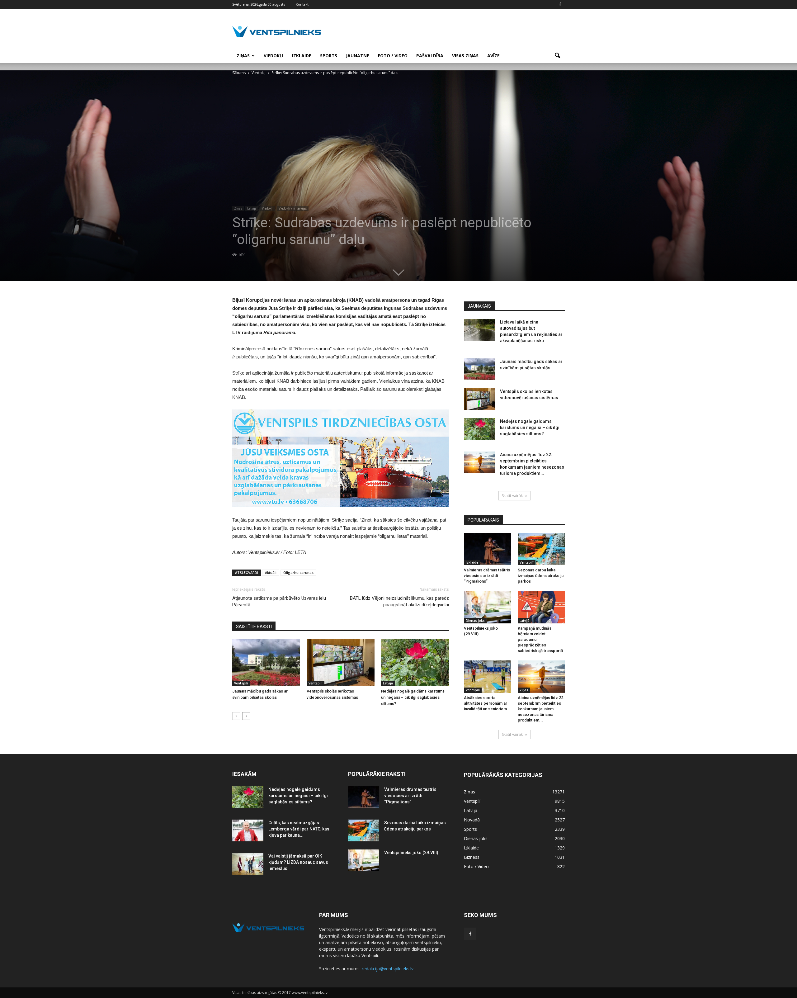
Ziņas (243, 56)
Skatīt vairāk (512, 495)
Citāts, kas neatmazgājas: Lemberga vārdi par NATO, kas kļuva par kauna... (298, 829)
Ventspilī (241, 683)
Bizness (471, 857)
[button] (557, 55)
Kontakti (302, 4)
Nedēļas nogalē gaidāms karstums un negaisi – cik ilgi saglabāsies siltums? (413, 697)
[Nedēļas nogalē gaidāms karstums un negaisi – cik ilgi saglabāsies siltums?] (415, 662)
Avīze (493, 56)
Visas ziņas (465, 56)
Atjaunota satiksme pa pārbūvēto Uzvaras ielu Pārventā (279, 601)
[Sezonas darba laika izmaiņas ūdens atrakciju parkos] (541, 549)
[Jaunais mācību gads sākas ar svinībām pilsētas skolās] (266, 662)
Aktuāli (270, 572)
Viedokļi (273, 56)
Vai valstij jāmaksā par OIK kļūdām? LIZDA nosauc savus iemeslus (298, 862)
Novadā (472, 820)
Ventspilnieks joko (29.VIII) (411, 852)
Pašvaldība (429, 56)
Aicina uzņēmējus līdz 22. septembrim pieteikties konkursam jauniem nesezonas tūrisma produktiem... (541, 708)
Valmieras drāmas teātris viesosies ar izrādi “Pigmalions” (487, 576)
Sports (328, 56)
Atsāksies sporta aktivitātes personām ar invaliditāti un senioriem (485, 703)
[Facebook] (560, 4)
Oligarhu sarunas (298, 572)
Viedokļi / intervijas (293, 208)
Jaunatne (357, 56)
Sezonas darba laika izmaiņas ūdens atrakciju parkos (541, 576)
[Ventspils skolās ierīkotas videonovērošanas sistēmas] (341, 662)
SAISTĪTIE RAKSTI (254, 626)
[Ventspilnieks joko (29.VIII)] (487, 607)
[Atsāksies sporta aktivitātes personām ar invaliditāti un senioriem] (487, 676)
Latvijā (252, 208)
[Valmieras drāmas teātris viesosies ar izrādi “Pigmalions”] (487, 549)
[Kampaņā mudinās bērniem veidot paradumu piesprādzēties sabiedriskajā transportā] (541, 607)
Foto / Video (393, 56)
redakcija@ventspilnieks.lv (387, 969)
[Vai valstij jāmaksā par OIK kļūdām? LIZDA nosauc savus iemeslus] (247, 864)
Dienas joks (475, 620)
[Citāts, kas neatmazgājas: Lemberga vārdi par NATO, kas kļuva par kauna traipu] (247, 830)
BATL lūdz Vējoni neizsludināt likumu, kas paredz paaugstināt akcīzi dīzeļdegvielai (399, 601)
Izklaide (301, 56)
